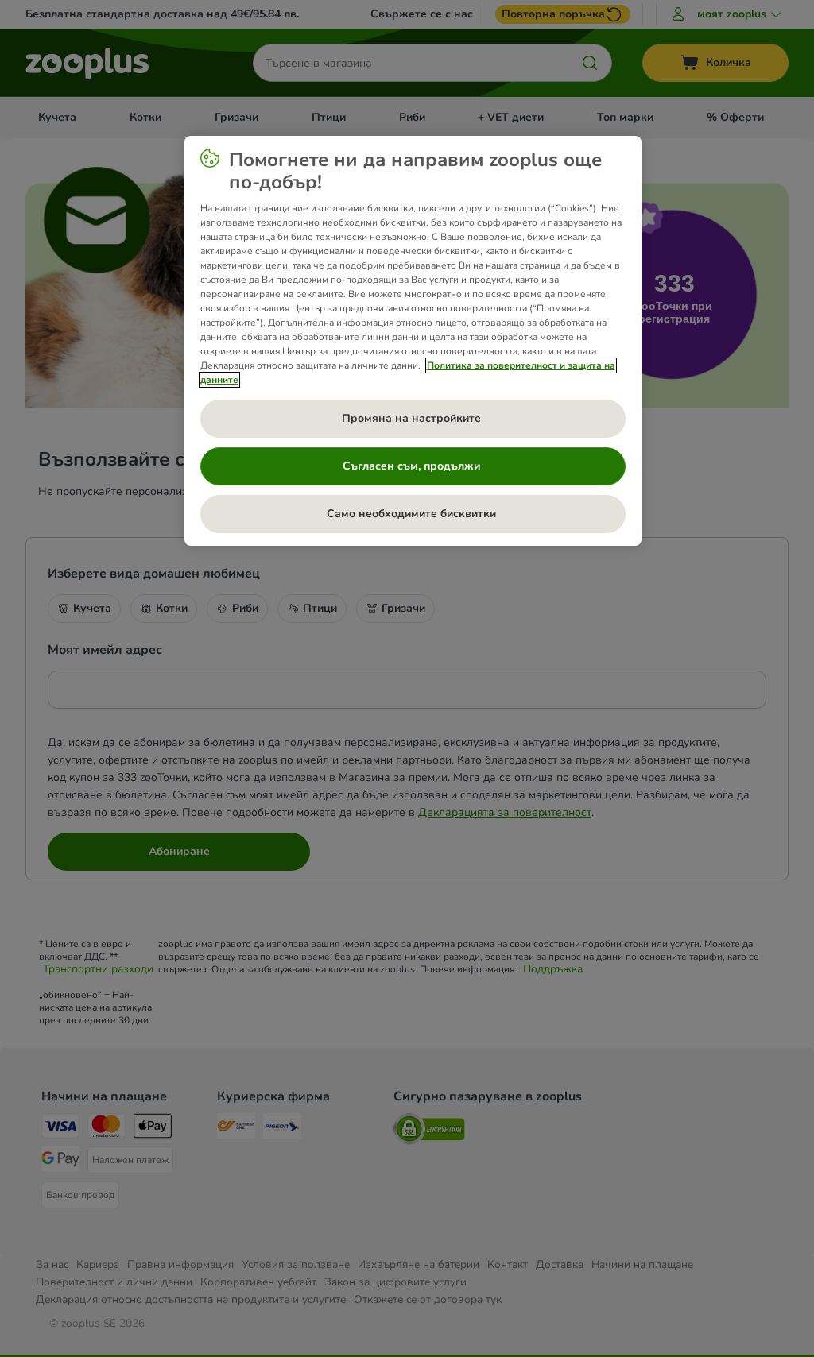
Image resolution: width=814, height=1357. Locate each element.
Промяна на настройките (413, 418)
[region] (413, 341)
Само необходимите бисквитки (413, 513)
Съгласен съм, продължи (413, 466)
